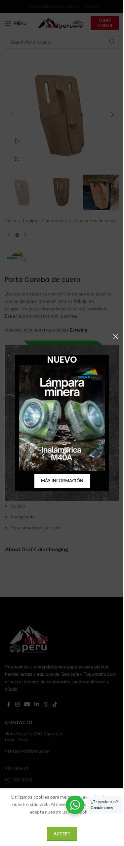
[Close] (115, 336)
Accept (62, 833)
